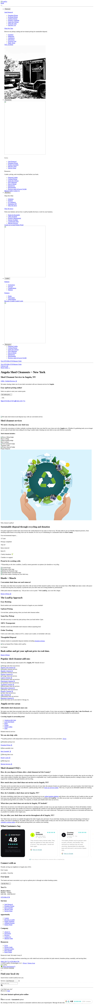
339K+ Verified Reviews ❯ (9, 381)
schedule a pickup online (8, 822)
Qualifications (12, 288)
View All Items (8, 44)
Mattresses (11, 36)
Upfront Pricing (12, 179)
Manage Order (8, 191)
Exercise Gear (12, 41)
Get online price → (6, 394)
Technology (11, 285)
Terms (64, 738)
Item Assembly (8, 907)
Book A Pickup (5, 655)
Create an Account (10, 225)
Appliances (11, 38)
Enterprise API (12, 204)
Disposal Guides (13, 177)
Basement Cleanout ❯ (7, 698)
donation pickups (40, 641)
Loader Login (19, 301)
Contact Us (16, 191)
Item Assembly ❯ (6, 751)
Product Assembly (13, 165)
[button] (47, 772)
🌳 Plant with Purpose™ (8, 966)
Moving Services (13, 223)
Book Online (5, 367)
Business (7, 192)
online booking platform (52, 796)
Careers (6, 918)
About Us (7, 932)
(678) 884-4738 (5, 897)
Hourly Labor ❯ (5, 758)
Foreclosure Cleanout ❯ (8, 681)
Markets (10, 290)
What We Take (12, 23)
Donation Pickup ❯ (6, 745)
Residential (8, 100)
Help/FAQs (11, 186)
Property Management (14, 218)
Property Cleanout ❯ (7, 691)
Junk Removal (8, 12)
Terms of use (31, 963)
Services (10, 286)
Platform (6, 281)
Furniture (10, 34)
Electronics (11, 39)
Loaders (7, 278)
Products (6, 293)
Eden (5, 728)
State (8, 991)
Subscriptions (12, 299)
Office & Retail (12, 216)
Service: (3, 981)
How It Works (12, 184)
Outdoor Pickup (12, 18)
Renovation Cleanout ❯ (8, 688)
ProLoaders (11, 297)
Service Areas (12, 168)
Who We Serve (12, 205)
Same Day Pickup (13, 22)
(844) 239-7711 (5, 961)
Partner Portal (19, 225)
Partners (10, 200)
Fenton (6, 725)
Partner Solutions (9, 921)
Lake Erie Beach (9, 722)
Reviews (17, 189)
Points (10, 296)
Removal (7, 9)
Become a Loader (9, 301)
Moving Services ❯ (6, 764)
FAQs (6, 945)
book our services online (51, 787)
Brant (6, 723)
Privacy (25, 963)
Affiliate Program (9, 923)
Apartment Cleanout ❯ (7, 684)
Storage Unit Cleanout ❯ (8, 667)
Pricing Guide (8, 947)
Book (2, 3)
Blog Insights (8, 950)
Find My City (12, 25)
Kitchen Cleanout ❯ (6, 674)
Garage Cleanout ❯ (6, 678)
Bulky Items (11, 43)
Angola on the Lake (10, 720)
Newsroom (7, 933)
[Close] (1, 970)
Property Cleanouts (13, 20)
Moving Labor (12, 166)
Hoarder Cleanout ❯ (7, 671)
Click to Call (4, 366)
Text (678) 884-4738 (7, 361)
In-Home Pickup (13, 17)
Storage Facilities (13, 220)
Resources (8, 344)
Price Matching (12, 182)
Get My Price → (5, 883)
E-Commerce (12, 202)
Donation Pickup (13, 15)
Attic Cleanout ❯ (6, 695)
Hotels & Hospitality (14, 215)
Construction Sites (13, 221)
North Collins (8, 727)
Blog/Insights (12, 187)
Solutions (10, 199)
